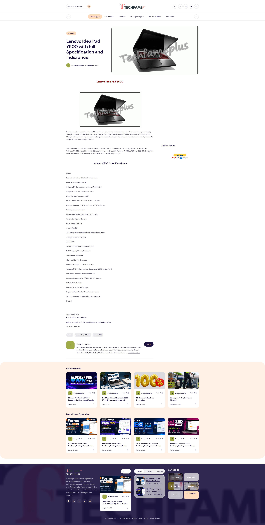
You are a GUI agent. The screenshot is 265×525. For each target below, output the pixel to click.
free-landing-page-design (76, 317)
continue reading (134, 353)
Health (121, 17)
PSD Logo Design (136, 17)
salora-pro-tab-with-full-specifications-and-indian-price (88, 322)
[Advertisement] (176, 111)
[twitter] (191, 6)
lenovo (70, 335)
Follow (149, 344)
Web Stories (170, 17)
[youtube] (185, 6)
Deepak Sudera (83, 344)
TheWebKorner (154, 518)
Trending (160, 471)
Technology (94, 17)
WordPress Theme (155, 17)
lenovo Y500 (98, 335)
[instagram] (180, 6)
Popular (149, 471)
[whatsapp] (196, 6)
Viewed (139, 471)
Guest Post (108, 17)
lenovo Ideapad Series (83, 335)
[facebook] (175, 6)
